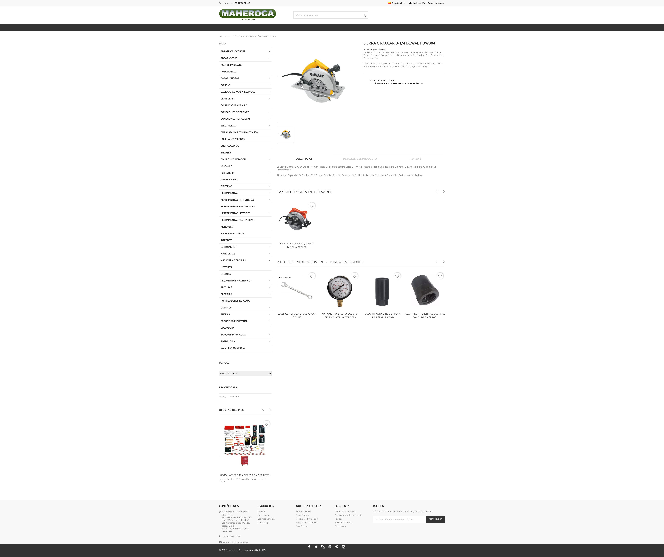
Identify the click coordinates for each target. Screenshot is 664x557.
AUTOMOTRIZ (228, 71)
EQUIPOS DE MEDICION (233, 159)
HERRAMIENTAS (229, 192)
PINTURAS (226, 287)
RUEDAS (225, 314)
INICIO (222, 43)
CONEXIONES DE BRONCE (235, 111)
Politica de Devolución (307, 522)
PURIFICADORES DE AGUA (235, 300)
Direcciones (340, 526)
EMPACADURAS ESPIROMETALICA (239, 132)
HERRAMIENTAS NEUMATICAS (237, 219)
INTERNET (226, 240)
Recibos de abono (343, 522)
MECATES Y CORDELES (233, 260)
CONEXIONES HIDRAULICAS (236, 118)
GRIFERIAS (226, 186)
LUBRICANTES (228, 246)
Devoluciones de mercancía (348, 515)
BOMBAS (225, 84)
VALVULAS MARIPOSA (233, 347)
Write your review (374, 49)
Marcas (224, 362)
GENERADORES (229, 179)
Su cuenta (342, 505)
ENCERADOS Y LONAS (233, 138)
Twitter (316, 547)
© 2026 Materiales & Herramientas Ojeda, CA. (242, 550)
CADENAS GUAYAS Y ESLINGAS (238, 91)
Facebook (309, 547)
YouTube (330, 547)
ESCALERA (226, 165)
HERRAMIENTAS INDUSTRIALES (238, 206)
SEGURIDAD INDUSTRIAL (234, 320)
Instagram (344, 547)
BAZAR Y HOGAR (230, 78)
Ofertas (261, 511)
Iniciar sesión (419, 3)
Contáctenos (302, 526)
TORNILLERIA (228, 341)
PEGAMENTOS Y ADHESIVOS (236, 280)
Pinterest (337, 547)
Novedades (263, 515)
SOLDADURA (227, 327)
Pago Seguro (302, 515)
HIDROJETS (227, 226)
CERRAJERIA (227, 98)
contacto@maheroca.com (235, 542)
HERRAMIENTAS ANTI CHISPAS (237, 199)
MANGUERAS (228, 253)
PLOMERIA (226, 294)
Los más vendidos (266, 518)
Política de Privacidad (307, 518)
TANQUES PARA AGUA (233, 334)
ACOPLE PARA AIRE (231, 64)
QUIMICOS (226, 307)
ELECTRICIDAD (228, 125)
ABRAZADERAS (229, 58)
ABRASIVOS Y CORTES (233, 51)
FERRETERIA (227, 172)
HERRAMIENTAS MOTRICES (235, 213)
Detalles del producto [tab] (360, 158)
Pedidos (338, 518)
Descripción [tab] (304, 158)
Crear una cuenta (436, 3)
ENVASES (226, 152)
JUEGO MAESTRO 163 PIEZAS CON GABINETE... (245, 475)
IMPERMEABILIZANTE (232, 233)
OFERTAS (226, 273)
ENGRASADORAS (230, 145)
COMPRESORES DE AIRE (234, 105)
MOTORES (226, 267)
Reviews (415, 158)
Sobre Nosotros (303, 511)
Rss (323, 547)
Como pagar (264, 522)
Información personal (345, 511)
